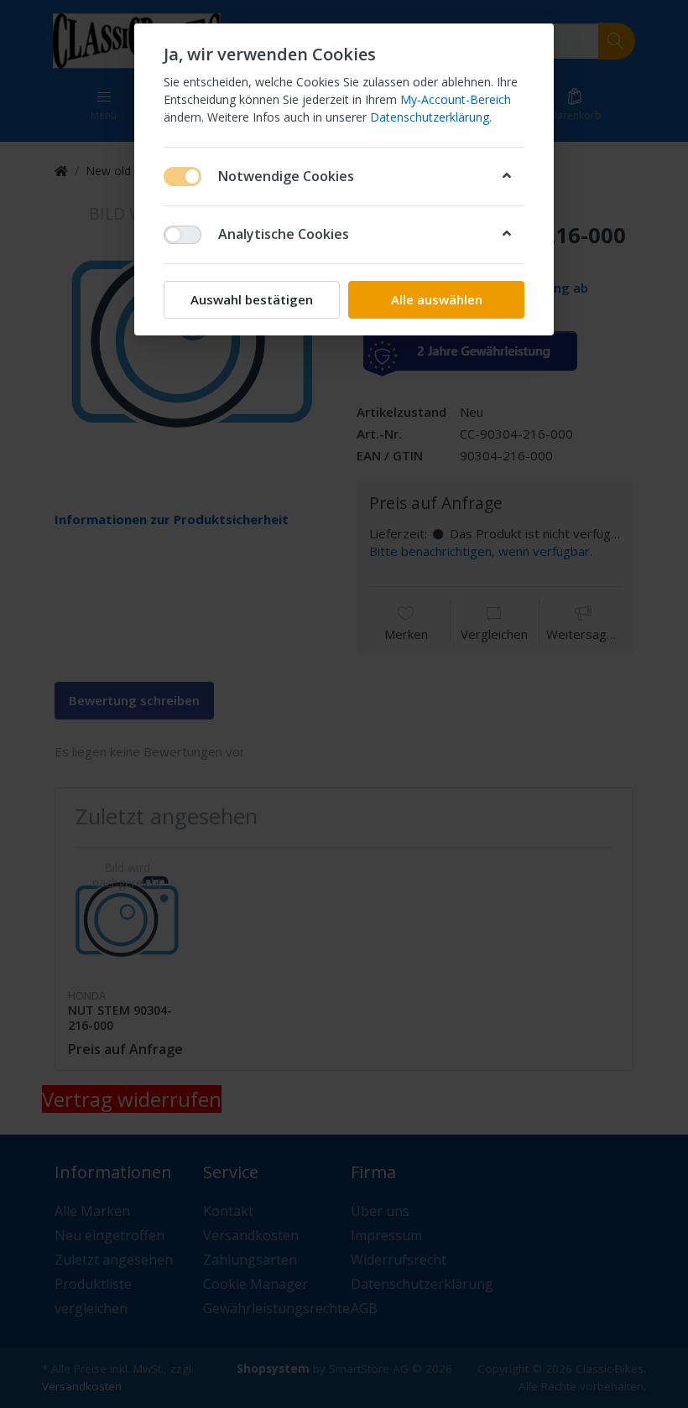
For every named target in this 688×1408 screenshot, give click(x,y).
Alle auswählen (436, 299)
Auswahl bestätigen (251, 299)
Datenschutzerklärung (429, 117)
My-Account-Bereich (455, 99)
